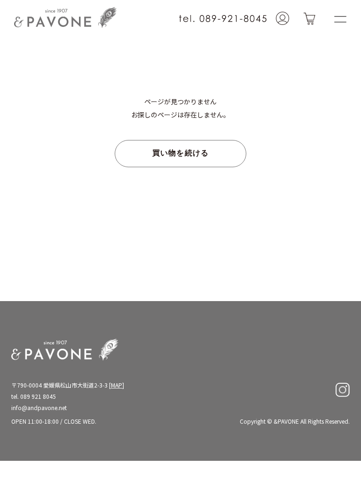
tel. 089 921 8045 (33, 396)
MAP (116, 385)
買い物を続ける (180, 153)
